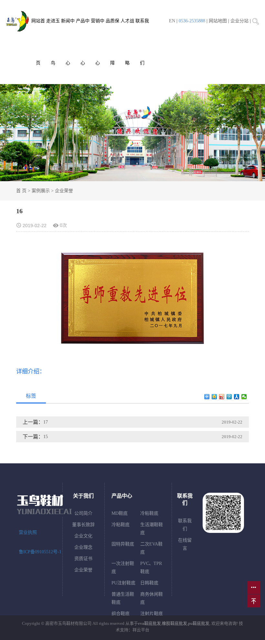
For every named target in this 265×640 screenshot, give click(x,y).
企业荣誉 (64, 190)
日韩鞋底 (149, 582)
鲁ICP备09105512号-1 (40, 551)
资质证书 (83, 558)
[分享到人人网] (236, 396)
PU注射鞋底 (123, 582)
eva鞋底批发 (149, 623)
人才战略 (127, 41)
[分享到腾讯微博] (229, 396)
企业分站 (239, 20)
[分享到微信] (244, 396)
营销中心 (97, 41)
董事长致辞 (83, 524)
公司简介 (83, 513)
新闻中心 (68, 41)
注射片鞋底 (151, 613)
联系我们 (142, 41)
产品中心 (83, 41)
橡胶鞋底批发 (174, 623)
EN (172, 20)
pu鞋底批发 (198, 623)
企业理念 (83, 547)
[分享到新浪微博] (222, 396)
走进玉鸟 (53, 41)
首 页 (21, 190)
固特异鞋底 (122, 544)
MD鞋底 (119, 513)
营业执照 (28, 532)
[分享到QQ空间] (214, 396)
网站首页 (38, 41)
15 (45, 436)
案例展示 (41, 190)
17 (45, 422)
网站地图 (218, 20)
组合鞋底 (120, 613)
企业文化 (83, 536)
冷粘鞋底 (149, 513)
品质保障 (112, 41)
